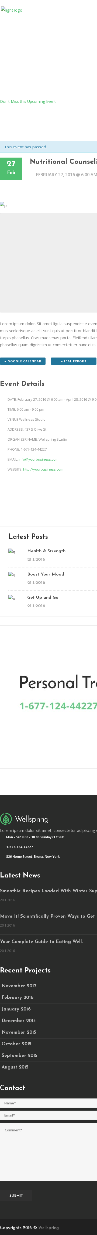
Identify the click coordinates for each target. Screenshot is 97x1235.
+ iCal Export (74, 361)
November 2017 (19, 986)
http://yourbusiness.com (43, 469)
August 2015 (15, 1067)
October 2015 (16, 1044)
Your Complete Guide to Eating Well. (41, 942)
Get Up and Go (42, 598)
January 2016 (16, 1009)
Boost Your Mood (45, 574)
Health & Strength (46, 551)
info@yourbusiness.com (38, 459)
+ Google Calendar (22, 361)
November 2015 (19, 1032)
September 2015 (19, 1055)
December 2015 (19, 1021)
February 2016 (17, 997)
